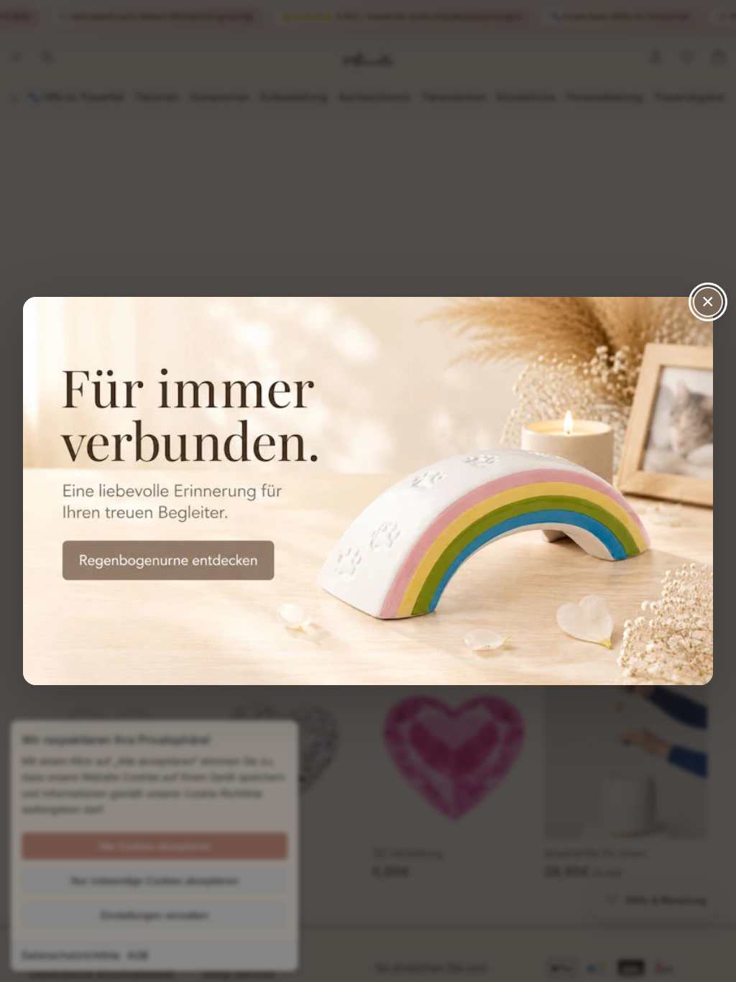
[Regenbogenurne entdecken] (368, 491)
